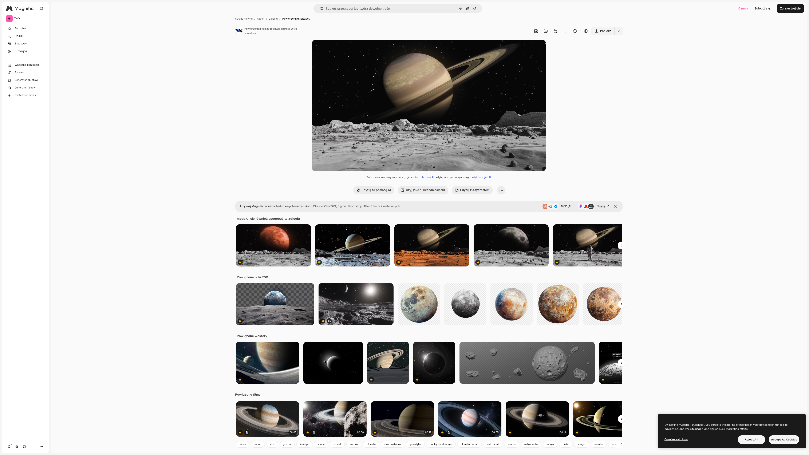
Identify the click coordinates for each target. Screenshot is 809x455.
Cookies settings (676, 439)
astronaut (493, 444)
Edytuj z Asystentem (474, 190)
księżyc (304, 444)
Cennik (743, 8)
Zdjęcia (273, 18)
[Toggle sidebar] (41, 8)
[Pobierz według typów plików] (618, 31)
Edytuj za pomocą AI (376, 190)
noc (272, 444)
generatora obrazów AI (420, 177)
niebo (566, 444)
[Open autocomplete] (319, 8)
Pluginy (601, 206)
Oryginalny (341, 48)
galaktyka (415, 444)
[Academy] (16, 446)
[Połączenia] (9, 446)
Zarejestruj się (790, 8)
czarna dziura (392, 444)
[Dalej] (621, 245)
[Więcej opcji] (565, 31)
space (321, 444)
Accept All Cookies (784, 439)
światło (598, 444)
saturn (354, 444)
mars (243, 444)
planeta (371, 444)
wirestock (250, 33)
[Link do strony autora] (239, 31)
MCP (564, 206)
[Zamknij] (615, 206)
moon (257, 444)
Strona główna (244, 18)
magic (581, 444)
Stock (260, 18)
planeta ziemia (469, 444)
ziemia (512, 444)
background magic (441, 444)
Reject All (751, 439)
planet (337, 444)
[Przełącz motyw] (24, 446)
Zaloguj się (762, 8)
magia (550, 444)
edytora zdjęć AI (481, 177)
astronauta (531, 444)
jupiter (287, 444)
